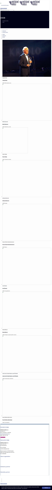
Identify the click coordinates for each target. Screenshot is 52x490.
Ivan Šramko (4, 285)
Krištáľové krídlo (5, 20)
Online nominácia (3, 8)
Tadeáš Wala (4, 77)
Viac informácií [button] (24, 488)
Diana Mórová (4, 329)
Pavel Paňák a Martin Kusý (7, 417)
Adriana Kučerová (5, 198)
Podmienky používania (6, 481)
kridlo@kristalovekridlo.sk (5, 433)
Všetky (3, 34)
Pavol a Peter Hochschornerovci (8, 241)
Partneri (3, 480)
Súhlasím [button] (46, 487)
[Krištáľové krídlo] (20, 5)
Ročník (3, 37)
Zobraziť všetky (5, 32)
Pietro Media (24, 476)
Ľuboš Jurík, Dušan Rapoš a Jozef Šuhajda (10, 373)
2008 (3, 22)
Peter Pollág (4, 154)
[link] (13, 10)
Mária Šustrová (5, 121)
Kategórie (4, 30)
